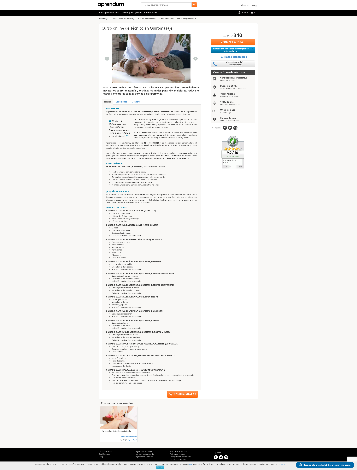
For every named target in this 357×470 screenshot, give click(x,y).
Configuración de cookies (180, 456)
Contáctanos (243, 5)
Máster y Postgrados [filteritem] (132, 12)
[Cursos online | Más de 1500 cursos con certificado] (110, 4)
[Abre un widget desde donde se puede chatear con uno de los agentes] (325, 465)
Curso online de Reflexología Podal (116, 431)
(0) (254, 12)
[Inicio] (100, 18)
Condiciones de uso (178, 459)
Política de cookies (177, 454)
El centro (136, 102)
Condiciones (121, 102)
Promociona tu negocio (144, 454)
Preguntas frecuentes (143, 451)
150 (132, 440)
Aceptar (160, 467)
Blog (254, 5)
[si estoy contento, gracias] (232, 152)
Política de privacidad (178, 451)
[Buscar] (194, 4)
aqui (191, 464)
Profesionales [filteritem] (150, 12)
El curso (107, 102)
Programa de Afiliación (143, 456)
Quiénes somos (105, 451)
